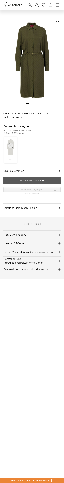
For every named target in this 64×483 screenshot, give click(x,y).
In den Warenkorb (32, 180)
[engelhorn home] (12, 5)
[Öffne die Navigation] (57, 5)
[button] (36, 5)
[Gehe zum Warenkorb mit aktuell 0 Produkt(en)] (51, 5)
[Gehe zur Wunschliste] (43, 5)
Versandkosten (25, 131)
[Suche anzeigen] (29, 5)
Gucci (7, 113)
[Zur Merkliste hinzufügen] (58, 23)
